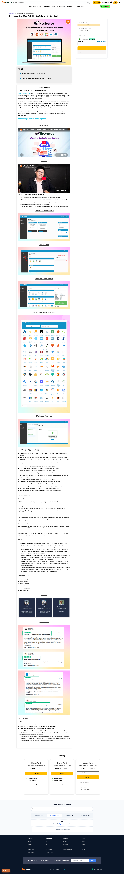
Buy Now (91, 48)
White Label (105, 6)
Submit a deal (105, 2)
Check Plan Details (101, 41)
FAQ (46, 841)
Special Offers (32, 6)
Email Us (83, 849)
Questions (55, 815)
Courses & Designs (79, 6)
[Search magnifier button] (88, 2)
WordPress (69, 6)
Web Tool (61, 6)
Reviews (39, 815)
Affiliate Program (49, 852)
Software (46, 6)
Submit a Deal (31, 852)
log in (60, 824)
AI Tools (39, 6)
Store (13, 13)
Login (115, 2)
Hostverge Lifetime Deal (24, 93)
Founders (86, 815)
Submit (92, 860)
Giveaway (30, 844)
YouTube (83, 847)
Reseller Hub (54, 6)
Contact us (65, 844)
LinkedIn (83, 841)
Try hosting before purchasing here (32, 119)
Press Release (49, 849)
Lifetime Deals (31, 849)
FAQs (70, 815)
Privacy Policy (66, 847)
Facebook (83, 844)
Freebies (30, 847)
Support (47, 847)
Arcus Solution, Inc (68, 869)
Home (10, 13)
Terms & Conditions (67, 849)
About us (65, 841)
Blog (46, 844)
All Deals (30, 841)
